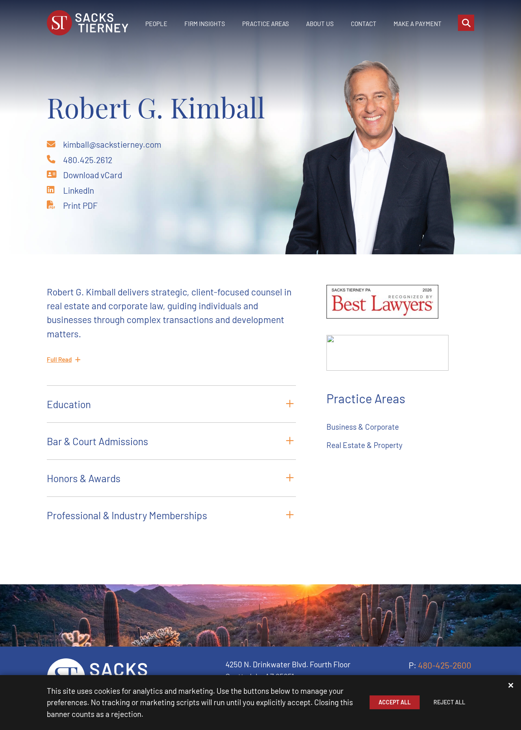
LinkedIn (78, 190)
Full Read (59, 359)
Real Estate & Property (364, 445)
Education (69, 404)
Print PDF (80, 205)
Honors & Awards (83, 478)
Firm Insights (204, 23)
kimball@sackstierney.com (112, 144)
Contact (364, 23)
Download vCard (92, 175)
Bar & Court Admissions (97, 441)
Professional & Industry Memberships (127, 515)
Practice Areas (265, 23)
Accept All (395, 702)
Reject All (449, 702)
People (156, 23)
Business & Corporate (362, 426)
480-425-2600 (444, 665)
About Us (320, 23)
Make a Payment (418, 23)
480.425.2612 (87, 160)
